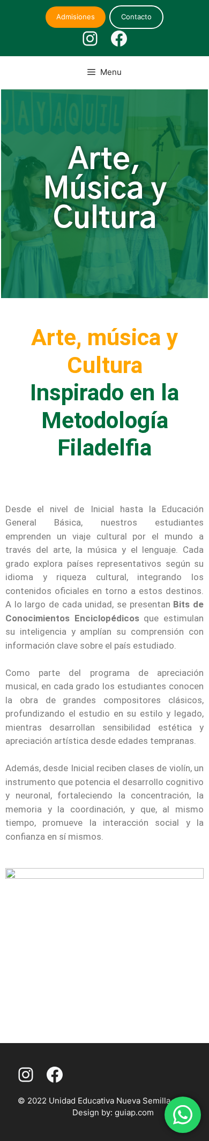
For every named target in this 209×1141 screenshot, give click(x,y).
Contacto (136, 16)
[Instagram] (90, 38)
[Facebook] (119, 38)
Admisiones (75, 16)
